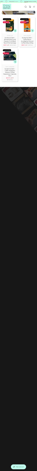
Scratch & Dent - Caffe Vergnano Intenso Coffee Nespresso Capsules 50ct (9, 72)
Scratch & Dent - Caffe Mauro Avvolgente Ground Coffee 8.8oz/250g (27, 40)
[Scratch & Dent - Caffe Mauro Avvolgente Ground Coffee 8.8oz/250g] (27, 25)
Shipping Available (30, 1)
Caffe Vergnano (10, 66)
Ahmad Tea (10, 35)
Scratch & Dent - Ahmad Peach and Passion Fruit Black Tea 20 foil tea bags (10, 40)
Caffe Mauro (27, 35)
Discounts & (13, 1)
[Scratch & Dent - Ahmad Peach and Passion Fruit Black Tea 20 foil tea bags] (10, 25)
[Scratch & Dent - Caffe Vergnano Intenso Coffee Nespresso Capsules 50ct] (10, 56)
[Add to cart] (15, 30)
